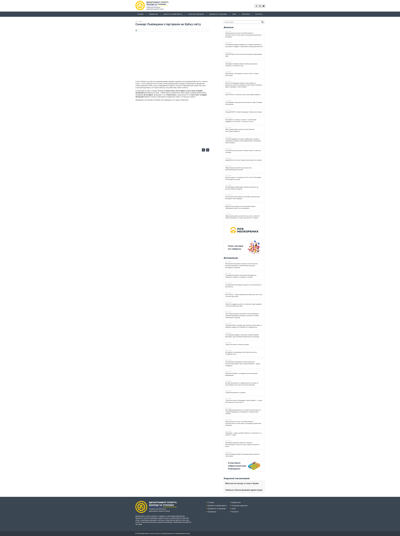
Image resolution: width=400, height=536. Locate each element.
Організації (246, 14)
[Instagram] (259, 6)
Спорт (234, 14)
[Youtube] (263, 6)
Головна (140, 14)
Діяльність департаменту (173, 14)
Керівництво (153, 14)
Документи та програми (218, 14)
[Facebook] (256, 6)
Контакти (258, 14)
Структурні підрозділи (196, 14)
